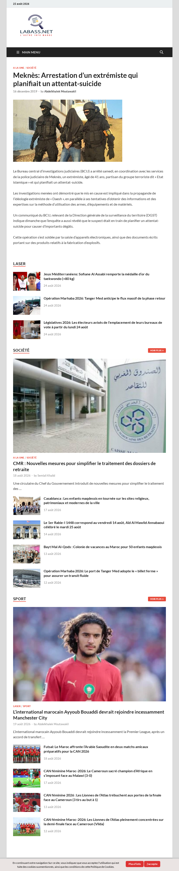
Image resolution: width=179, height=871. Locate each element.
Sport (27, 706)
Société (31, 67)
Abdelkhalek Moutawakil (60, 91)
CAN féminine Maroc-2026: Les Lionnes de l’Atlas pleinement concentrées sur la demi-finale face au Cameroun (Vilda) (104, 821)
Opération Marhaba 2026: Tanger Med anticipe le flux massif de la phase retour (104, 298)
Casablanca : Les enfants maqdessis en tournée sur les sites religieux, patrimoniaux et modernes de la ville (96, 500)
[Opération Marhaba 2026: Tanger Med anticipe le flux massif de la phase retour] (26, 299)
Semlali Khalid (46, 475)
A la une (18, 67)
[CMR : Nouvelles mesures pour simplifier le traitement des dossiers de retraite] (89, 361)
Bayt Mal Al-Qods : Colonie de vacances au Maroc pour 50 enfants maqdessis (103, 547)
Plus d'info (135, 864)
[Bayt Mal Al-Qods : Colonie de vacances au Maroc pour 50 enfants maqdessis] (26, 547)
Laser (17, 706)
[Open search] (161, 52)
